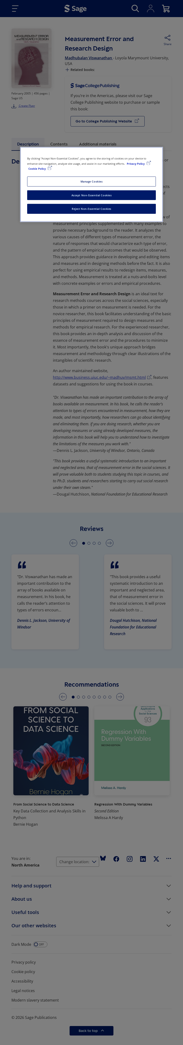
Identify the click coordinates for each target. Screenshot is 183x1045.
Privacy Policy (136, 163)
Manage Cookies (92, 181)
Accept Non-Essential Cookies (91, 195)
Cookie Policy (37, 168)
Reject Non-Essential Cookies (91, 209)
